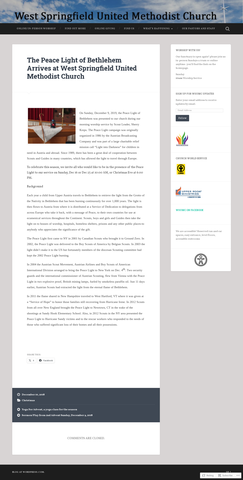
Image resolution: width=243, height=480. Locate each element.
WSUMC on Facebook (189, 210)
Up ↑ (228, 472)
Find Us (129, 28)
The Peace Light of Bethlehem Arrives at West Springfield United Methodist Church (82, 68)
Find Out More (75, 28)
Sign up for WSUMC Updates (195, 93)
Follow (182, 118)
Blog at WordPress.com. (28, 472)
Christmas (28, 400)
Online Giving (105, 28)
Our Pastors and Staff (198, 28)
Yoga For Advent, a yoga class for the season (49, 409)
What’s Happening (156, 28)
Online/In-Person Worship (36, 28)
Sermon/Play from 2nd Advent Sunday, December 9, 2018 (57, 415)
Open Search (227, 28)
